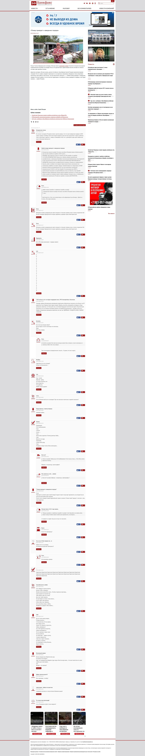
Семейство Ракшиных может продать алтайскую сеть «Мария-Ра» (49, 115)
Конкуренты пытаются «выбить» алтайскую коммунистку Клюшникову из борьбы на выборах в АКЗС (100, 158)
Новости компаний (106, 8)
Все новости (111, 213)
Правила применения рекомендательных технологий (81, 751)
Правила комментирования (63, 751)
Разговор (66, 8)
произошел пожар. (63, 66)
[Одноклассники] (95, 3)
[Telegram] (84, 3)
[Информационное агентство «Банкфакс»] (44, 3)
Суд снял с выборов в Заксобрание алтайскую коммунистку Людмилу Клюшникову (53, 119)
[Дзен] (90, 3)
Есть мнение (50, 8)
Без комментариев (84, 8)
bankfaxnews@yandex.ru (88, 741)
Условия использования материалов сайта (48, 751)
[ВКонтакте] (87, 3)
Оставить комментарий (79, 125)
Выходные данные (34, 751)
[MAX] (93, 3)
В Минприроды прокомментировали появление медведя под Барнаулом (50, 117)
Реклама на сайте (96, 751)
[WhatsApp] (38, 122)
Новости (34, 8)
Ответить (39, 142)
